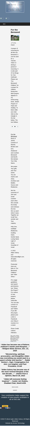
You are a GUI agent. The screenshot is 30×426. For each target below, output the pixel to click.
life (15, 336)
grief (14, 335)
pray (11, 337)
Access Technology (19, 423)
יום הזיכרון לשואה (14, 341)
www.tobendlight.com (17, 256)
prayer (14, 337)
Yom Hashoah (13, 340)
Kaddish (12, 336)
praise (17, 336)
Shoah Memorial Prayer (14, 338)
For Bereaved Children (14, 83)
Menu (4, 24)
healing (17, 335)
